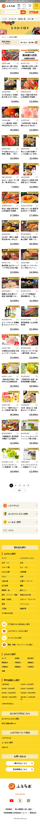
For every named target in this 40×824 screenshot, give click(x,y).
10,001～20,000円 (27, 684)
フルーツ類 (6, 567)
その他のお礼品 (7, 613)
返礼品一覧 (21, 19)
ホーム (4, 37)
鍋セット (23, 590)
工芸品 (4, 608)
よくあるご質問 (7, 742)
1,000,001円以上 (8, 704)
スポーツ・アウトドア (28, 599)
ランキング (12, 19)
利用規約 (9, 809)
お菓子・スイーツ (26, 581)
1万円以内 (5, 684)
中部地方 (18, 662)
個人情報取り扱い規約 (23, 809)
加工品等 (5, 586)
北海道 (17, 658)
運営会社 (33, 813)
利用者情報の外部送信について (15, 813)
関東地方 (5, 662)
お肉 (21, 563)
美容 (3, 604)
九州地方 (31, 667)
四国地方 (18, 667)
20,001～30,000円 (8, 688)
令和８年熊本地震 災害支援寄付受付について (20, 1)
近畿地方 (31, 662)
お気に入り (24, 8)
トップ (4, 19)
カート (30, 8)
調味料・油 (6, 590)
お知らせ (5, 747)
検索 (23, 12)
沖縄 (3, 671)
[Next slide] (38, 19)
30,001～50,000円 (27, 688)
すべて (4, 558)
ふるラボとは (6, 738)
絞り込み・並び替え (28, 42)
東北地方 (31, 658)
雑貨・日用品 (6, 599)
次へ (20, 490)
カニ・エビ (24, 567)
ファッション (24, 604)
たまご (4, 576)
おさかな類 (6, 572)
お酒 (21, 576)
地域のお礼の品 (25, 595)
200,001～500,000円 (9, 697)
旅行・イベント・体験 (9, 595)
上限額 (18, 8)
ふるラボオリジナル (27, 558)
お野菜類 (23, 572)
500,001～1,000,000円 (28, 698)
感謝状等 (23, 608)
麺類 (21, 586)
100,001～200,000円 (28, 693)
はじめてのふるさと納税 (10, 719)
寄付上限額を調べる (9, 723)
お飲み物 (5, 581)
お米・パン (6, 563)
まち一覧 (30, 19)
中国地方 (5, 667)
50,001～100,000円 (9, 693)
